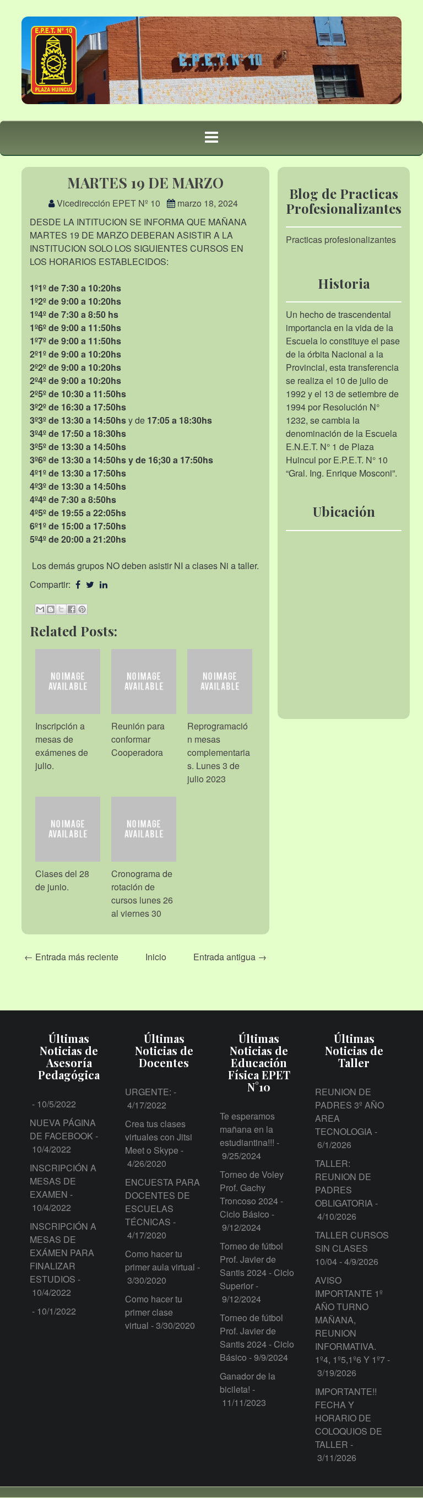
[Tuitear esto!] (90, 584)
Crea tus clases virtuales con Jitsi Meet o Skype (158, 1136)
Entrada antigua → (230, 956)
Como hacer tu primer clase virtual (153, 1312)
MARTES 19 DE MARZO (145, 182)
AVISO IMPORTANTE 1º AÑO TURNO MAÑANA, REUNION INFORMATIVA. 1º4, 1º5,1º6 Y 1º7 (350, 1320)
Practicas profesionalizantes (341, 239)
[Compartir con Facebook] (71, 609)
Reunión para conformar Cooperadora (138, 739)
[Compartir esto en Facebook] (78, 584)
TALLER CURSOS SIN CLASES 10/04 (352, 1248)
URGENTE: (148, 1091)
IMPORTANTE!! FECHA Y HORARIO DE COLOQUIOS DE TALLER (348, 1418)
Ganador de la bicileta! (247, 1383)
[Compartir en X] (61, 609)
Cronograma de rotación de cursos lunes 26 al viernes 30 (142, 893)
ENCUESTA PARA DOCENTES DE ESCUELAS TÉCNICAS (162, 1202)
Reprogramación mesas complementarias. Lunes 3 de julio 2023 (218, 752)
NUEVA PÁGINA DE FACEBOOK (63, 1129)
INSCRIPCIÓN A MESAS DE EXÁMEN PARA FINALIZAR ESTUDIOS (63, 1252)
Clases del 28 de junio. (62, 880)
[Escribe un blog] (50, 609)
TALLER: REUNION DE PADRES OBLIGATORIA (344, 1183)
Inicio (155, 956)
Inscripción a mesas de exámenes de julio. (61, 746)
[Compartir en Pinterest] (82, 609)
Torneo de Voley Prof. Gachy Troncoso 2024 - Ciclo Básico (252, 1194)
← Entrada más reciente (71, 956)
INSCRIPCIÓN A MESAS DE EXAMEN (63, 1180)
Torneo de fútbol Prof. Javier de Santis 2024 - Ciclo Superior (257, 1266)
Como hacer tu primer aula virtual (160, 1260)
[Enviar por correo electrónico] (40, 609)
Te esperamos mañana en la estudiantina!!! (247, 1129)
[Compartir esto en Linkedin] (103, 584)
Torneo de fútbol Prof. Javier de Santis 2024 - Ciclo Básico (257, 1337)
